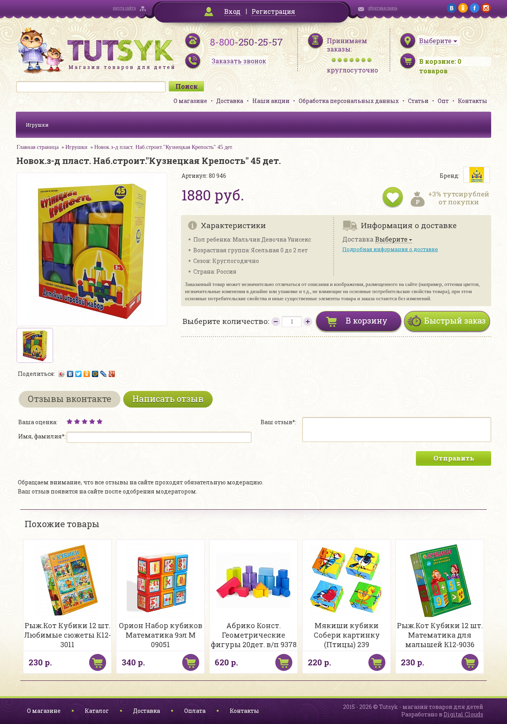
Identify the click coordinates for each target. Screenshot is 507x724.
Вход (232, 11)
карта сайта (124, 8)
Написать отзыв (168, 398)
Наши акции (271, 101)
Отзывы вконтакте (69, 398)
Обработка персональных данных (349, 101)
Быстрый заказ (455, 320)
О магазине (190, 101)
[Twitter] (78, 374)
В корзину (366, 320)
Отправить (453, 458)
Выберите (391, 239)
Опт (443, 101)
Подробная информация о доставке (390, 249)
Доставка (229, 101)
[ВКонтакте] (70, 374)
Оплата (195, 710)
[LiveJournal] (103, 374)
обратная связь (382, 8)
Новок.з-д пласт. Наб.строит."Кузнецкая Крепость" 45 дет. (163, 147)
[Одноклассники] (87, 374)
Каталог (97, 710)
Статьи (418, 101)
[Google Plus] (112, 374)
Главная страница (38, 147)
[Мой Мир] (95, 374)
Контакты (472, 101)
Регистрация (273, 11)
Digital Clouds (463, 714)
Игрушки (37, 125)
